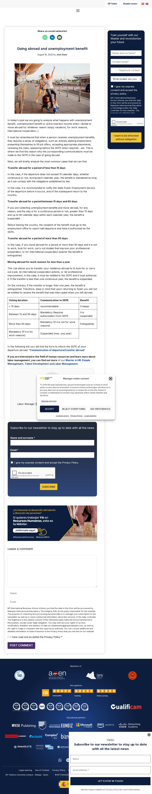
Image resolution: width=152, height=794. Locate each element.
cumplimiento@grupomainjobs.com (66, 625)
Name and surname (22, 437)
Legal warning (90, 416)
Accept (49, 409)
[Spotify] (68, 760)
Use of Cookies (42, 770)
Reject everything (74, 409)
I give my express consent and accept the (46, 462)
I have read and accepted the (36, 636)
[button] (110, 378)
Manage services (49, 401)
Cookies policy (62, 416)
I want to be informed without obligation (126, 137)
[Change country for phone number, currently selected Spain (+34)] (114, 70)
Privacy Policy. (70, 462)
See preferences (100, 409)
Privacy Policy (77, 416)
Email (14, 449)
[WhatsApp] (60, 760)
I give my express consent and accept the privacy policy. (124, 90)
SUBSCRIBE (48, 486)
